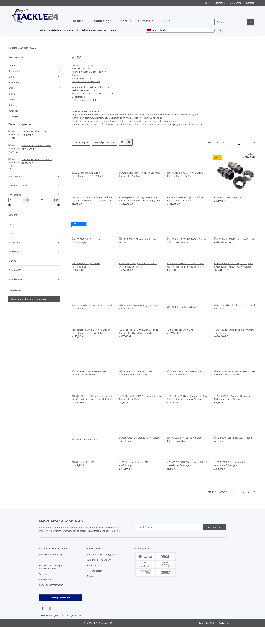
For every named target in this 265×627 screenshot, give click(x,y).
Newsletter (92, 576)
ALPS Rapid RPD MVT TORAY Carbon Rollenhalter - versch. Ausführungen (185, 265)
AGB (41, 559)
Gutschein (13, 82)
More (11, 76)
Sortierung (79, 142)
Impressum (45, 579)
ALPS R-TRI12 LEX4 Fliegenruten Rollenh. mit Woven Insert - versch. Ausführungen (93, 397)
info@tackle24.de (88, 100)
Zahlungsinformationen (99, 559)
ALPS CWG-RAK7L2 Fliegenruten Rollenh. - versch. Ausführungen (187, 464)
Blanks (11, 93)
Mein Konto (235, 2)
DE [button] (206, 2)
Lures (11, 99)
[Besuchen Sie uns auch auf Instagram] (50, 608)
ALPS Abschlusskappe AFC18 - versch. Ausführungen (138, 464)
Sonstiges (13, 116)
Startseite (220, 2)
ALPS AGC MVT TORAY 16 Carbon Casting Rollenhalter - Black (140, 397)
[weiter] (254, 142)
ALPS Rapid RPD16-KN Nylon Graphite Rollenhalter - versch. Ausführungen (233, 265)
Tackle (11, 65)
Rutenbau (13, 110)
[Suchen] (250, 22)
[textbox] (180, 30)
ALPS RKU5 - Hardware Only (228, 197)
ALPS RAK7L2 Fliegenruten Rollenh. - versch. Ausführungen (232, 464)
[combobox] (180, 30)
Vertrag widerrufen (61, 597)
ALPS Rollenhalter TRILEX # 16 (37, 159)
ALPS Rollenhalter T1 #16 (34, 131)
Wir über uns (94, 565)
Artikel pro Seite (103, 142)
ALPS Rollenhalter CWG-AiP (180, 329)
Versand (77, 615)
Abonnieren (214, 527)
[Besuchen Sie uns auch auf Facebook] (42, 608)
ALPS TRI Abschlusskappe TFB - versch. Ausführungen (234, 331)
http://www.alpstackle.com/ (86, 81)
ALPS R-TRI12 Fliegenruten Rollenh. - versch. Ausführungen (138, 265)
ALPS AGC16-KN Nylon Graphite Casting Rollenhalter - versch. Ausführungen (187, 397)
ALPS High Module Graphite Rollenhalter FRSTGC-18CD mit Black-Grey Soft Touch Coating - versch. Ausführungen (92, 199)
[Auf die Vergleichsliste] (143, 346)
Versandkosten (94, 570)
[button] (122, 142)
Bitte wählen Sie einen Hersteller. (28, 298)
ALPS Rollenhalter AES (83, 462)
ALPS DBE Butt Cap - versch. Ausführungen (86, 265)
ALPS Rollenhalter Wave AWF (36, 145)
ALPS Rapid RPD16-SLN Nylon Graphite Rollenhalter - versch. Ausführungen (91, 331)
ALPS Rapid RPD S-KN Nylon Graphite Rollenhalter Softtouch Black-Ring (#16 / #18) (139, 199)
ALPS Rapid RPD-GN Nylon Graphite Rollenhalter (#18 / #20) (185, 199)
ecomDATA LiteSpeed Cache (240, 623)
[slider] (9, 205)
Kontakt (250, 2)
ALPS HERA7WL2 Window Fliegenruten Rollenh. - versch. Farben (233, 397)
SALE (10, 88)
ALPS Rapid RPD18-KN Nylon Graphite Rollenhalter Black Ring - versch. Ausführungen (138, 331)
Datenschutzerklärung (92, 527)
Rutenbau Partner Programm (102, 554)
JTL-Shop (213, 623)
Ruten (11, 105)
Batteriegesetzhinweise (51, 584)
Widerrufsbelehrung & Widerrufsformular (50, 567)
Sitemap (43, 574)
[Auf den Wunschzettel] (151, 346)
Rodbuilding (14, 71)
